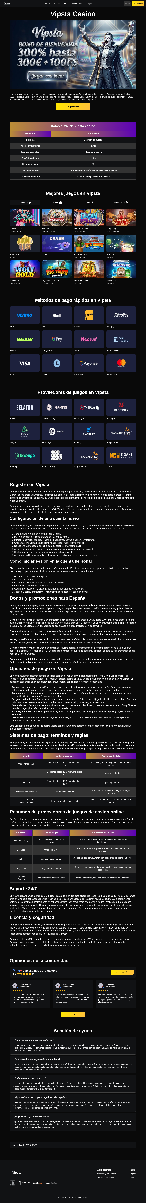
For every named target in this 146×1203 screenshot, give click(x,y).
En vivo (55, 202)
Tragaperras (119, 202)
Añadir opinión (122, 972)
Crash (87, 202)
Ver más (73, 1014)
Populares (23, 202)
